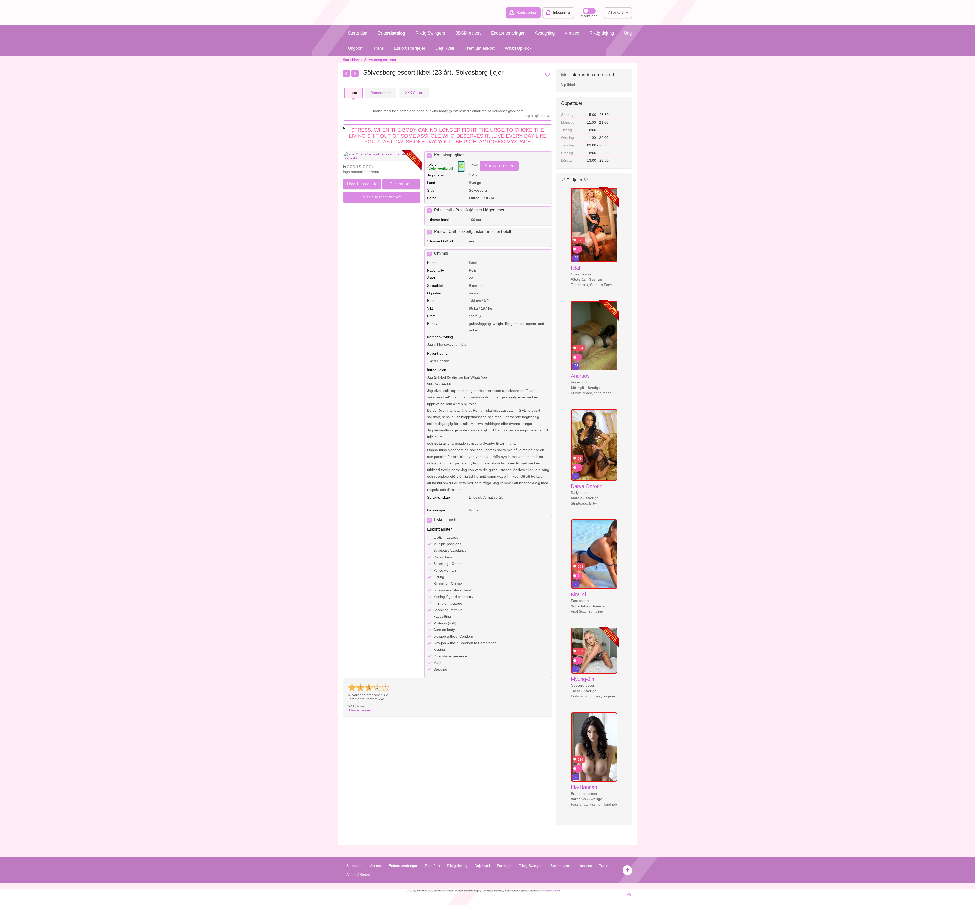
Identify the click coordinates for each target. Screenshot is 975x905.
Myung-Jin (582, 679)
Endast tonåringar (508, 33)
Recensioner (359, 710)
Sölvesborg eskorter (380, 60)
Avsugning (545, 33)
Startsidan (357, 33)
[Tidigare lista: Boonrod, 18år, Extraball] (346, 73)
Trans (378, 48)
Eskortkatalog (391, 33)
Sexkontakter (561, 866)
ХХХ (414, 93)
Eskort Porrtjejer (409, 48)
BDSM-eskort (468, 33)
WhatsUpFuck (518, 48)
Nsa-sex (585, 866)
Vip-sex (572, 33)
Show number (499, 166)
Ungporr (631, 33)
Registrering (526, 12)
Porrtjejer (504, 866)
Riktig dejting (601, 33)
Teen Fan (432, 866)
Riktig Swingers (430, 33)
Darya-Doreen (587, 486)
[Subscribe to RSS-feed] (627, 896)
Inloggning (561, 12)
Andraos (580, 376)
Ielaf (575, 268)
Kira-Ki (578, 594)
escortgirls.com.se (549, 890)
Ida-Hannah (584, 787)
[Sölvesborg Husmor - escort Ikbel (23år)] (381, 156)
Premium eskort (479, 48)
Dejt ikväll (444, 48)
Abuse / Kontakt (359, 875)
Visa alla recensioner (382, 197)
